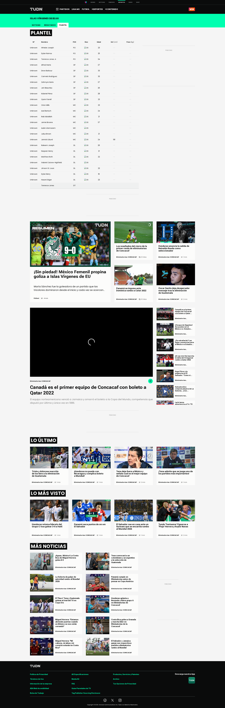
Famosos (112, 2)
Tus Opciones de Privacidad (124, 684)
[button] (91, 342)
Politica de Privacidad (39, 674)
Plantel (63, 25)
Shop (138, 2)
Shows (93, 2)
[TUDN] (36, 9)
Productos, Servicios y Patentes (126, 674)
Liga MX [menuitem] (76, 9)
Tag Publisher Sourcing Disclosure (86, 693)
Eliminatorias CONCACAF (126, 257)
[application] (91, 342)
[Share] (150, 381)
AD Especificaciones (80, 674)
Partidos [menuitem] (64, 9)
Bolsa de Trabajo (37, 693)
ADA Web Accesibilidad (39, 688)
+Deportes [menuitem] (97, 9)
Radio (130, 2)
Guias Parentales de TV (81, 688)
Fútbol (36, 298)
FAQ (73, 684)
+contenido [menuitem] (111, 9)
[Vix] (192, 9)
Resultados (50, 25)
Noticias (102, 2)
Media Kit (75, 679)
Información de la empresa (41, 684)
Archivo (116, 679)
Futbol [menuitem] (85, 9)
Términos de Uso (37, 679)
